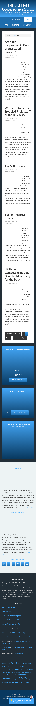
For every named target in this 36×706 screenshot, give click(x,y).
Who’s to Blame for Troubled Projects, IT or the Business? (18, 111)
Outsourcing (18, 672)
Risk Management (14, 679)
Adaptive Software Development (11, 616)
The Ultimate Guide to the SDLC (18, 7)
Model (31, 670)
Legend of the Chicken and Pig (11, 624)
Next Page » (22, 338)
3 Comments (8, 223)
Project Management (26, 672)
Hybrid (10, 669)
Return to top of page (18, 694)
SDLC (22, 678)
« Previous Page (11, 333)
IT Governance (21, 670)
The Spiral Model (19, 653)
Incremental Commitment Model (11, 620)
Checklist (10, 666)
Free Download (18, 380)
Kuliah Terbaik (6, 647)
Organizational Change (8, 672)
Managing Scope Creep (8, 607)
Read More (29, 507)
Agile (8, 663)
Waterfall (11, 682)
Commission (15, 666)
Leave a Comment (10, 57)
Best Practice (17, 663)
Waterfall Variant (22, 682)
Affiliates (4, 663)
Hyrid (13, 669)
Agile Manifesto (6, 611)
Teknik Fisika (5, 633)
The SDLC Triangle (16, 166)
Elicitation (22, 666)
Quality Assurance (8, 675)
